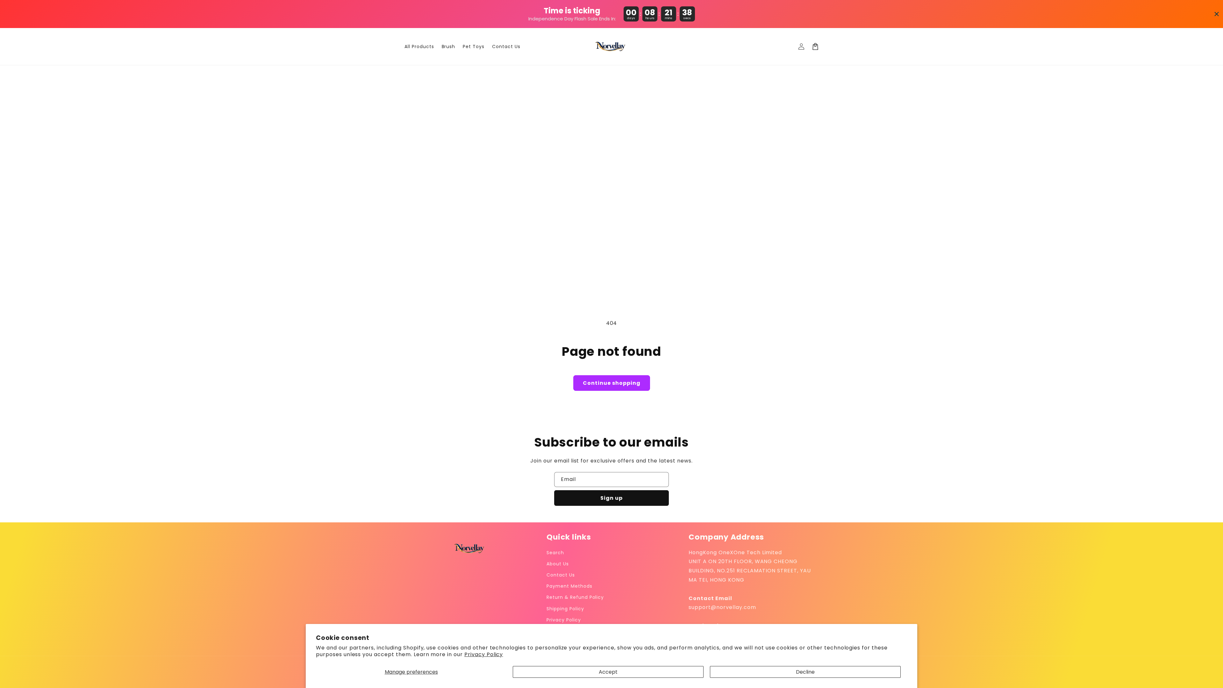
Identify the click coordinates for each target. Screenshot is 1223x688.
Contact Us (561, 575)
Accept (608, 672)
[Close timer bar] (1216, 14)
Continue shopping (611, 383)
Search (555, 552)
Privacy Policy (483, 654)
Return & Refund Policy (575, 597)
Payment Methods (569, 586)
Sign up (611, 498)
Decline (805, 672)
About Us (558, 564)
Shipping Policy (565, 609)
